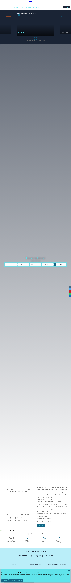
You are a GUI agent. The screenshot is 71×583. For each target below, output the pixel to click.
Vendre (22, 7)
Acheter (18, 7)
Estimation (26, 7)
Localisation (20, 264)
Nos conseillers (38, 7)
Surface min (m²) (46, 264)
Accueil (14, 7)
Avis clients (31, 7)
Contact (44, 7)
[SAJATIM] (35, 2)
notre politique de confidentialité (37, 577)
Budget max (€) (33, 264)
